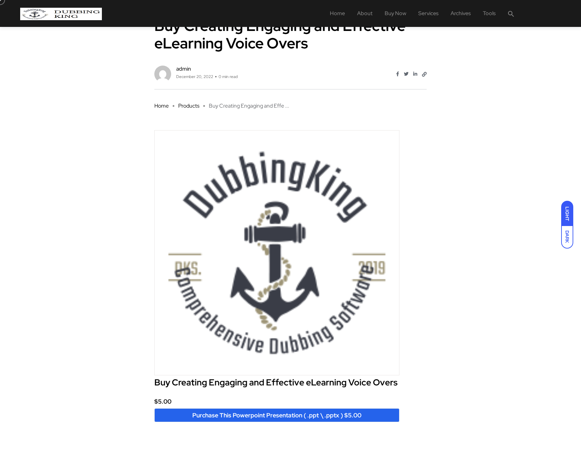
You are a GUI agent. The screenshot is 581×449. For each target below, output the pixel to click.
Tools (489, 13)
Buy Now (395, 13)
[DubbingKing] (61, 13)
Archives (461, 13)
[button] (511, 13)
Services (428, 13)
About (365, 13)
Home (337, 13)
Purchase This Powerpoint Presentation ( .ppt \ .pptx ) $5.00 (276, 415)
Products (188, 105)
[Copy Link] (424, 74)
